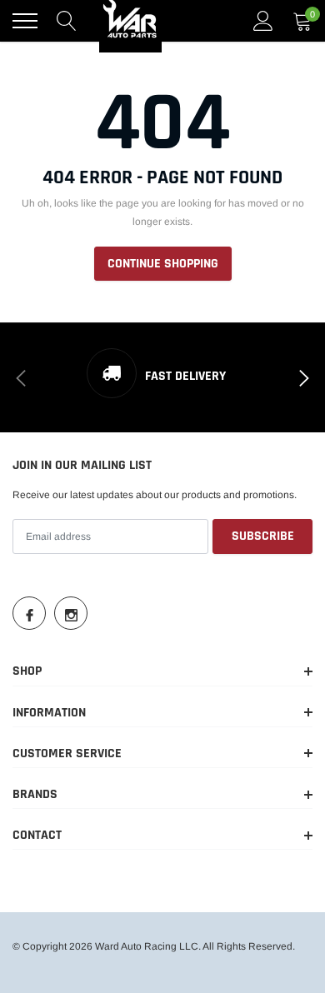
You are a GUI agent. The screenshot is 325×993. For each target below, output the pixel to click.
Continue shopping (163, 263)
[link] (29, 613)
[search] (67, 21)
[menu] (25, 20)
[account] (263, 21)
